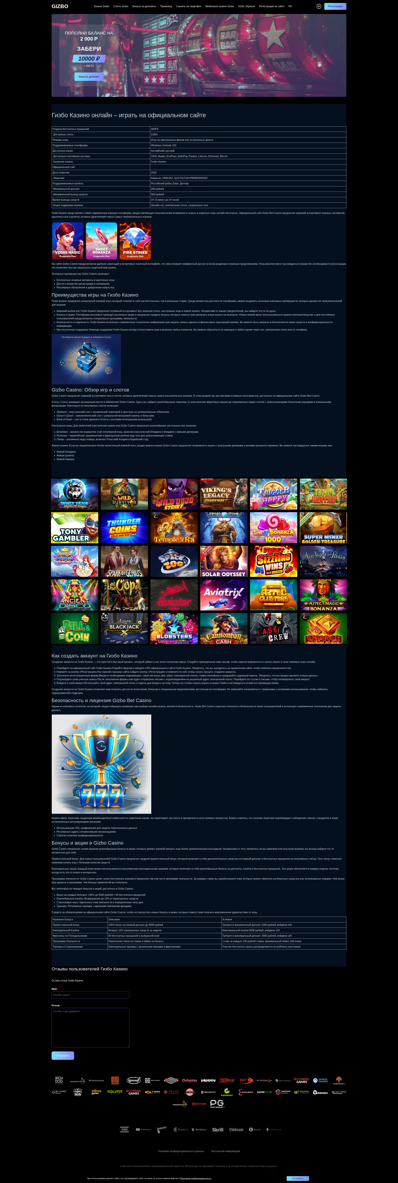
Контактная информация (225, 1151)
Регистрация (335, 6)
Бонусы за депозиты (144, 6)
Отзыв (56, 1005)
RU (290, 6)
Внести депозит (89, 76)
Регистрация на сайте (271, 6)
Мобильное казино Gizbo (219, 6)
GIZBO (60, 6)
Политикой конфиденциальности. (196, 1178)
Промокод (166, 6)
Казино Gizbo (101, 6)
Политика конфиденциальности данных (181, 1151)
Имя (54, 989)
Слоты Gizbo (120, 6)
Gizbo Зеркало (246, 6)
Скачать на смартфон (188, 6)
